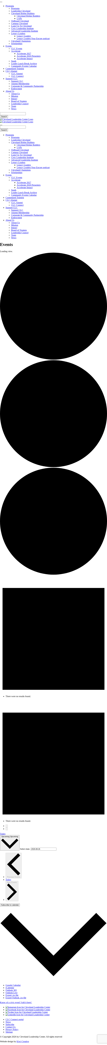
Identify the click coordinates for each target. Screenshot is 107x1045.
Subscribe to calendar (10, 905)
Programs (10, 6)
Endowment (16, 88)
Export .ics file (12, 995)
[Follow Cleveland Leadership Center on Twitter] (27, 1012)
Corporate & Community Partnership (27, 86)
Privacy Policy (12, 1029)
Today (3, 834)
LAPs (19, 18)
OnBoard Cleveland (20, 21)
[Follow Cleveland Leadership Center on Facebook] (28, 1010)
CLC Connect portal (15, 1019)
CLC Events (16, 48)
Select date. (25, 849)
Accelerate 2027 (24, 53)
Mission (14, 96)
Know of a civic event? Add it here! (16, 1002)
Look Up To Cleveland (21, 26)
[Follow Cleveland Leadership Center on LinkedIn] (28, 1015)
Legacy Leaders (18, 33)
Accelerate (15, 51)
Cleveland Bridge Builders (23, 13)
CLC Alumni (11, 71)
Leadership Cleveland (20, 11)
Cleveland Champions (21, 41)
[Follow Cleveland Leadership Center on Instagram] (28, 1007)
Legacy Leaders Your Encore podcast (33, 38)
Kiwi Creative (23, 1041)
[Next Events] (7, 828)
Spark (13, 61)
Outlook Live (11, 993)
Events (9, 46)
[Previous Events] (7, 826)
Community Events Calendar (24, 66)
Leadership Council (19, 104)
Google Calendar (13, 985)
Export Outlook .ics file (16, 998)
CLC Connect (17, 76)
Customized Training (15, 68)
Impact (14, 98)
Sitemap (9, 1032)
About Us (10, 91)
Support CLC (12, 78)
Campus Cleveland (19, 23)
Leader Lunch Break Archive (24, 63)
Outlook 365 (11, 990)
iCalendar (10, 988)
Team (13, 106)
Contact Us (10, 1027)
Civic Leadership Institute (22, 28)
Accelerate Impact (25, 58)
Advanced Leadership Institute (24, 31)
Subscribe (10, 1024)
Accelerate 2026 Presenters (29, 56)
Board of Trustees (19, 101)
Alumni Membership (20, 83)
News (13, 109)
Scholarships (16, 43)
